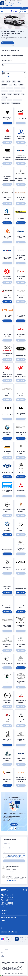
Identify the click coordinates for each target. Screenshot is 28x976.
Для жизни (4, 910)
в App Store (8, 2)
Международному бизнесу (8, 917)
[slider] (2, 71)
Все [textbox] (3, 65)
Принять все (14, 973)
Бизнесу (3, 913)
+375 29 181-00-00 (10, 871)
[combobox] (14, 65)
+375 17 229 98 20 (10, 872)
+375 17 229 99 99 (7, 899)
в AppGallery (9, 5)
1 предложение (7, 122)
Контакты (3, 953)
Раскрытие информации (5, 959)
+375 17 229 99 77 (7, 905)
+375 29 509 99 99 (7, 894)
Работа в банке (4, 957)
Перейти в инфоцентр (11, 880)
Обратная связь (6, 927)
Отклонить (7, 973)
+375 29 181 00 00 (7, 903)
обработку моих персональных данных (14, 858)
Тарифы (2, 956)
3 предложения (7, 222)
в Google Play (17, 2)
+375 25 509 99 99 (7, 897)
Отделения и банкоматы (5, 955)
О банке (3, 920)
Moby (7, 939)
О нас (2, 952)
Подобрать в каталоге (7, 40)
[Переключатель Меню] (1, 11)
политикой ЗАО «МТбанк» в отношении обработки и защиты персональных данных (15, 856)
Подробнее (14, 824)
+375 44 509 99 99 (7, 896)
